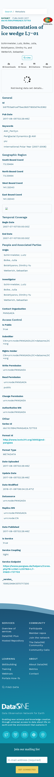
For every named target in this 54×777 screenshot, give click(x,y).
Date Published (10, 527)
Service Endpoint (11, 561)
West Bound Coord (12, 183)
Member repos (37, 633)
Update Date (9, 473)
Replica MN (8, 508)
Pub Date (7, 114)
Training (6, 669)
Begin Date (8, 222)
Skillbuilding (9, 664)
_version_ (7, 579)
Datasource (8, 496)
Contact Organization (14, 309)
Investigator (9, 279)
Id (3, 103)
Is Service (7, 538)
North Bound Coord (12, 171)
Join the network (39, 637)
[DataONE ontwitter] (6, 735)
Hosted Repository (13, 640)
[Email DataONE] (24, 735)
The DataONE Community (37, 644)
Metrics (33, 669)
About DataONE (38, 664)
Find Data (12, 687)
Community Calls (39, 649)
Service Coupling (11, 550)
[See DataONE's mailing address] (43, 735)
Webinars (7, 673)
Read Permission (11, 377)
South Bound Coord (12, 160)
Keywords (7, 126)
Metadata (20, 11)
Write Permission (11, 365)
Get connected (27, 770)
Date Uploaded (10, 461)
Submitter (7, 336)
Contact (34, 673)
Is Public (7, 325)
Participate (35, 628)
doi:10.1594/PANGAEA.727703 (16, 20)
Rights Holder (9, 351)
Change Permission (12, 396)
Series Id (7, 424)
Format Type (9, 450)
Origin (5, 250)
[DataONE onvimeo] (15, 735)
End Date (7, 234)
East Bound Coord (12, 194)
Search (8, 11)
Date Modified (10, 484)
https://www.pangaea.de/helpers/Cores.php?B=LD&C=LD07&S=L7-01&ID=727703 (27, 569)
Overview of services (9, 630)
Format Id (7, 435)
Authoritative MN (11, 407)
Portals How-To (11, 678)
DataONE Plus (10, 636)
